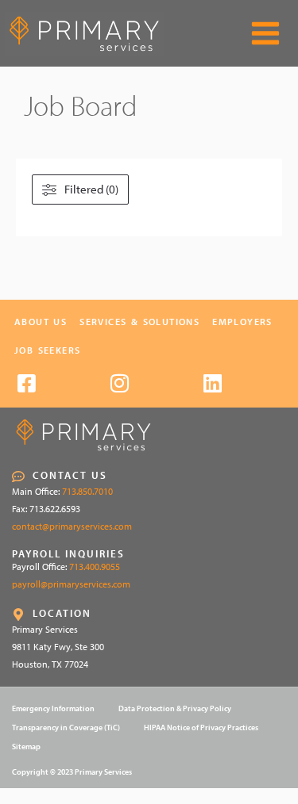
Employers (242, 321)
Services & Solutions (139, 321)
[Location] (18, 614)
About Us (40, 321)
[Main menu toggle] (265, 33)
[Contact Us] (18, 476)
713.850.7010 (87, 491)
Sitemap (26, 746)
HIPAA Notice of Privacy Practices (201, 727)
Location (62, 613)
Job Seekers (47, 350)
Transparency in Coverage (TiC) (66, 727)
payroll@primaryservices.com (71, 584)
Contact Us (70, 475)
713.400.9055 (94, 566)
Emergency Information (53, 708)
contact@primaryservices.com (72, 526)
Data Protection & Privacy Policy (174, 708)
